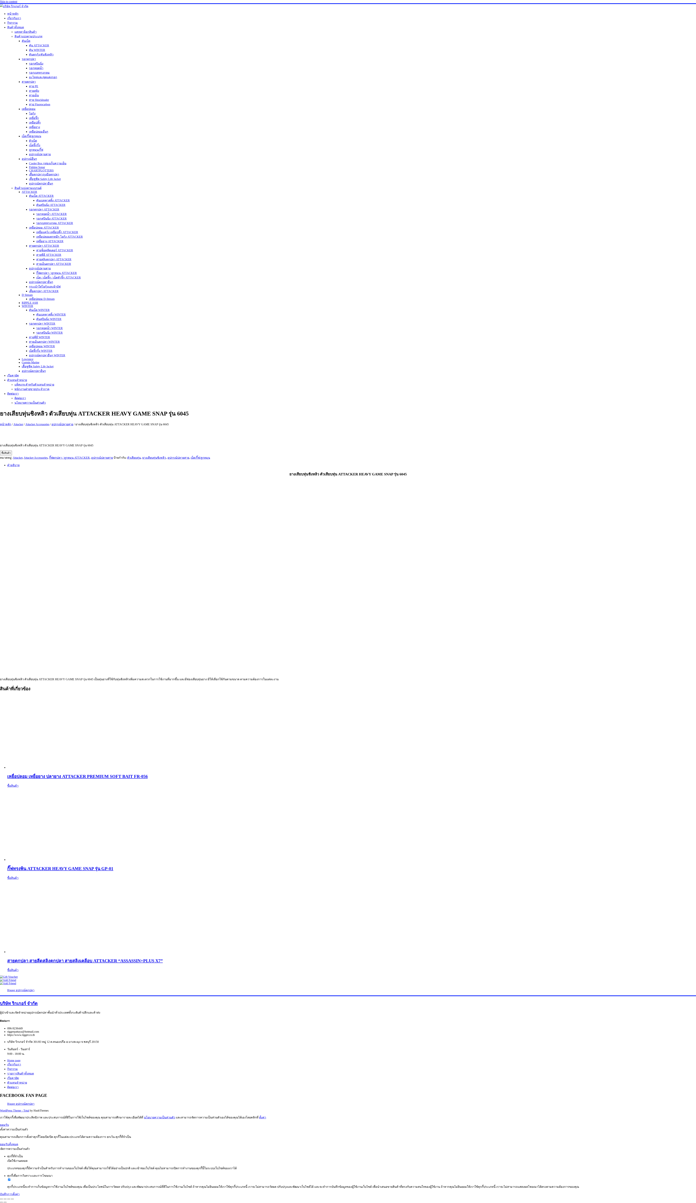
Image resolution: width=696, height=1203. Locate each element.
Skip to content (8, 1)
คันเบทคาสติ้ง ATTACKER (53, 200)
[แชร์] (8, 1199)
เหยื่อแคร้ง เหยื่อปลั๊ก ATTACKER (57, 232)
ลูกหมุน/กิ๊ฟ (36, 149)
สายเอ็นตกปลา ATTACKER (53, 263)
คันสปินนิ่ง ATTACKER (50, 204)
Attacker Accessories (37, 424)
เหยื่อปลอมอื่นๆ (38, 131)
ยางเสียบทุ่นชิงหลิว (154, 457)
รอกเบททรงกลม (39, 72)
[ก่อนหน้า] (1, 1202)
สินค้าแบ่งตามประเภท (28, 36)
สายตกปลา (29, 81)
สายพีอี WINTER (39, 337)
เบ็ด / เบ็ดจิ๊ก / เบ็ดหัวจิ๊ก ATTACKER (58, 277)
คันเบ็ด (26, 40)
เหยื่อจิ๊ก (34, 118)
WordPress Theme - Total (14, 1110)
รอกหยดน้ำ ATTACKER (51, 214)
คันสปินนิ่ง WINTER (48, 319)
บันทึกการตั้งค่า (10, 1194)
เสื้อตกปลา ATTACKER (44, 291)
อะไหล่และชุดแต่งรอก (43, 77)
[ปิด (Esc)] (12, 1199)
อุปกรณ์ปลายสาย (40, 154)
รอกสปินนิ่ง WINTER (49, 332)
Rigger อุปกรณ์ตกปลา (20, 990)
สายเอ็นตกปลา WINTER (44, 341)
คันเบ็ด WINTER (39, 310)
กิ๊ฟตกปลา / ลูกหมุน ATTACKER (56, 273)
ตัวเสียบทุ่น (134, 457)
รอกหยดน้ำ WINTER (49, 328)
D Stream (27, 294)
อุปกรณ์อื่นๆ (29, 158)
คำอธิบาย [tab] (13, 465)
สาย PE (33, 86)
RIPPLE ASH (30, 302)
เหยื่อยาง (34, 127)
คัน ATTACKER (39, 45)
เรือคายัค (13, 375)
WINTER (27, 306)
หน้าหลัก (12, 13)
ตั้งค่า (262, 1117)
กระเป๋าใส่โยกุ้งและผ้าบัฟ (45, 286)
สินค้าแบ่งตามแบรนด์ (28, 188)
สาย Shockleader (39, 99)
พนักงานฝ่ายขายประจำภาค (31, 389)
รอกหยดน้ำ (36, 68)
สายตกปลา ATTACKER (44, 245)
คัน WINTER (37, 50)
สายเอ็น (34, 95)
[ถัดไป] (5, 1202)
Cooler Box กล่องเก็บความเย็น (47, 163)
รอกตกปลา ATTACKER (44, 209)
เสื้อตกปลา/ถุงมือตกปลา (44, 174)
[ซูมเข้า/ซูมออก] (1, 1199)
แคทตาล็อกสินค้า (25, 31)
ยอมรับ (4, 1124)
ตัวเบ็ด (33, 140)
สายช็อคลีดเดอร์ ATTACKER (54, 250)
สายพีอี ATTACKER (48, 254)
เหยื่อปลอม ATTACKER (44, 227)
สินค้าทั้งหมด (15, 27)
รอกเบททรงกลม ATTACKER (54, 223)
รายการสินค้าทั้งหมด (20, 1073)
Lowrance (27, 359)
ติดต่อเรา (13, 393)
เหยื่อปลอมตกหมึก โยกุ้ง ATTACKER (59, 236)
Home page (13, 1060)
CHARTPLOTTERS (41, 170)
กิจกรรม (12, 22)
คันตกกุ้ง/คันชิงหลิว (41, 54)
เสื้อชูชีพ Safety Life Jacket (45, 179)
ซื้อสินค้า (6, 453)
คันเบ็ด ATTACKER (41, 195)
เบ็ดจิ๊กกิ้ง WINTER (40, 350)
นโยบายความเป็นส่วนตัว (30, 402)
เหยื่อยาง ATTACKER (49, 241)
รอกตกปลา (29, 59)
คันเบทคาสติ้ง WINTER (51, 314)
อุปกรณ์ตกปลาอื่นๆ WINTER (47, 355)
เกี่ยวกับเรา (14, 18)
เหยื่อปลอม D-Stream (42, 298)
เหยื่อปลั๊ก (35, 122)
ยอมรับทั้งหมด (9, 1144)
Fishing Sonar (37, 167)
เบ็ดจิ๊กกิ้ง (34, 145)
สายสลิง (34, 90)
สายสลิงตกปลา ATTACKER (53, 259)
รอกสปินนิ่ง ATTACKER (51, 218)
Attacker (18, 424)
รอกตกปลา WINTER (42, 323)
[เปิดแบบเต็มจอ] (5, 1199)
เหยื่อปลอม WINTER (42, 346)
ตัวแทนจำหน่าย (17, 380)
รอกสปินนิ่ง (36, 63)
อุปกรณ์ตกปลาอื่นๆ (41, 183)
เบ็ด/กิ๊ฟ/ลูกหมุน (31, 136)
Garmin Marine (30, 362)
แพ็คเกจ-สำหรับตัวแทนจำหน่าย (34, 384)
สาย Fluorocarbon (39, 104)
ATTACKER (29, 191)
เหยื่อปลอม (29, 109)
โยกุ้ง (32, 113)
